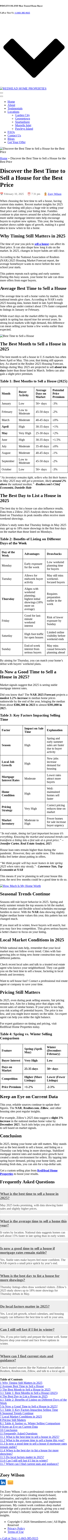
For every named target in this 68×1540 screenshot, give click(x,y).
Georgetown (22, 118)
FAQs (11, 132)
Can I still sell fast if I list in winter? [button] (27, 1329)
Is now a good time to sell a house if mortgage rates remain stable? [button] (27, 1250)
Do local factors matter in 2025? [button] (25, 1306)
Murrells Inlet (23, 125)
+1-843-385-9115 (22, 13)
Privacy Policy (16, 1528)
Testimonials (15, 108)
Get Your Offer (17, 142)
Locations (13, 111)
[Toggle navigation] (1, 92)
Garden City (22, 115)
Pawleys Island (24, 128)
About (11, 105)
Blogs (11, 138)
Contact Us (14, 135)
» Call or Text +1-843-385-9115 (19, 1538)
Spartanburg (22, 122)
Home (11, 101)
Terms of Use (16, 1531)
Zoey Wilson (54, 194)
